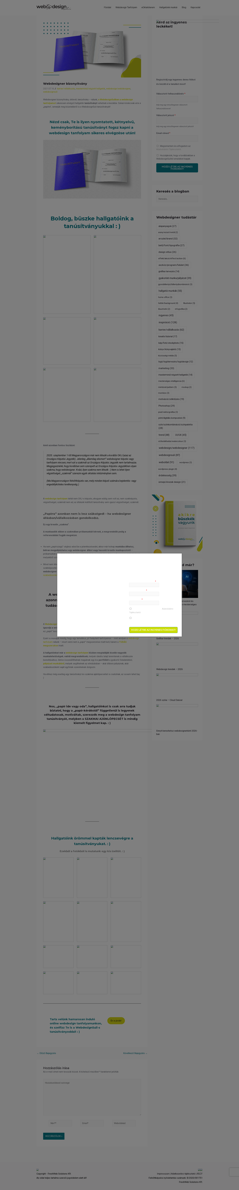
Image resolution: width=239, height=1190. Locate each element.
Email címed (136, 599)
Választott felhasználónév (142, 581)
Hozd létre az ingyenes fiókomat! (153, 630)
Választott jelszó (138, 590)
